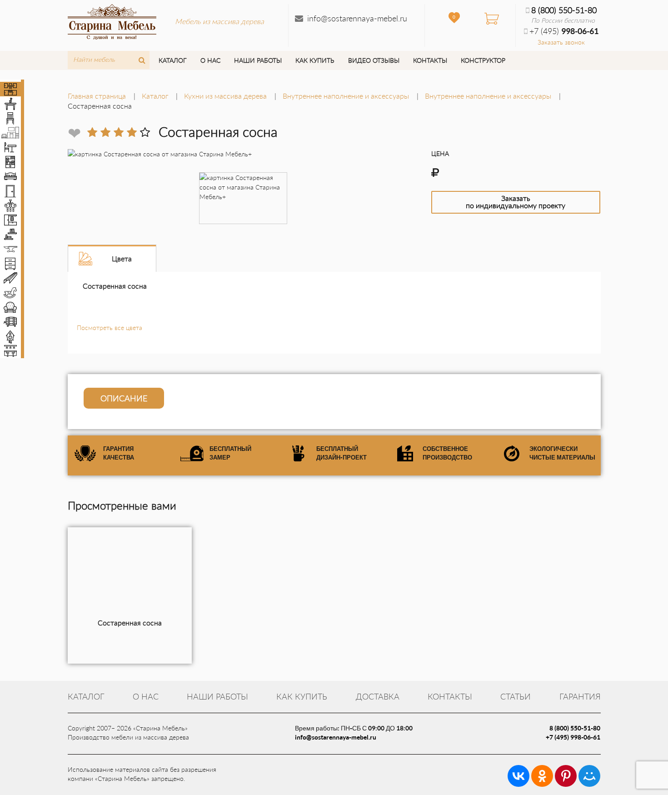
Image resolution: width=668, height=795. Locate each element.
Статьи (515, 696)
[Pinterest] (566, 776)
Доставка (377, 696)
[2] (105, 132)
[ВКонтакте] (518, 776)
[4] (132, 132)
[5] (145, 132)
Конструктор (483, 60)
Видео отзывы (373, 60)
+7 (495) (563, 31)
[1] (92, 132)
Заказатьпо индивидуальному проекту (515, 202)
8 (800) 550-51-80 (564, 10)
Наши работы (258, 60)
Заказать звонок (561, 42)
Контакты (430, 60)
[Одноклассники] (542, 776)
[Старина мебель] (112, 20)
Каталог (172, 60)
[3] (119, 132)
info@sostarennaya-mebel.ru (357, 18)
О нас (210, 60)
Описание (123, 398)
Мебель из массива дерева (219, 21)
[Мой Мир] (589, 776)
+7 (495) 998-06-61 (573, 737)
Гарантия (580, 696)
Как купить (314, 60)
